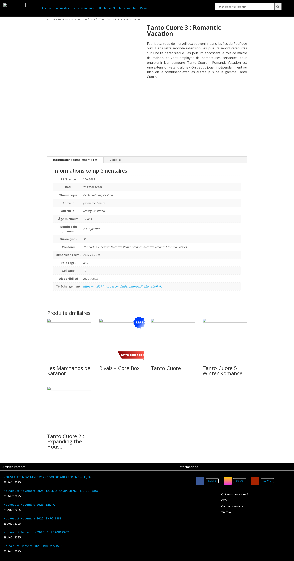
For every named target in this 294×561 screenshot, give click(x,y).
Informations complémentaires (75, 160)
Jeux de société (80, 19)
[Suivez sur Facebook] (200, 481)
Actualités (62, 8)
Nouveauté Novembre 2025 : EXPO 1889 (32, 518)
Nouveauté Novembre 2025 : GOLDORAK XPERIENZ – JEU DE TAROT (51, 491)
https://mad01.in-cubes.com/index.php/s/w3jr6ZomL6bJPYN (122, 286)
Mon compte (127, 8)
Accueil (47, 8)
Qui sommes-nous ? (235, 494)
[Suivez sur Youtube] (255, 481)
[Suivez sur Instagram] (228, 481)
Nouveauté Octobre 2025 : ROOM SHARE (32, 546)
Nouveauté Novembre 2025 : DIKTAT (30, 504)
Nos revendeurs (84, 8)
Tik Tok (226, 512)
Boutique (105, 8)
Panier (144, 8)
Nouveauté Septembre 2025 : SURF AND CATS (36, 532)
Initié (94, 19)
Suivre (212, 480)
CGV (224, 500)
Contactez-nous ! (232, 506)
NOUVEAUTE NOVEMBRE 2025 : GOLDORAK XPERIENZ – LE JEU (47, 477)
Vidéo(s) (115, 160)
